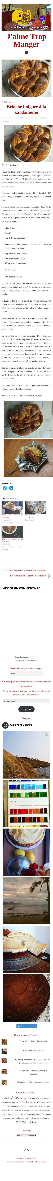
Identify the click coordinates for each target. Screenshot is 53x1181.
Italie (8, 1110)
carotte (5, 1102)
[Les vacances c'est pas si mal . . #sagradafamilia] (26, 803)
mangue (26, 1110)
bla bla (48, 1098)
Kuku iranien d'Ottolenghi (33, 1050)
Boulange (24, 118)
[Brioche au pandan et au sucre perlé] (12, 532)
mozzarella (39, 1110)
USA (27, 1122)
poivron (5, 1118)
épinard (33, 1122)
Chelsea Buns (30, 515)
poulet (27, 1118)
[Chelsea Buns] (35, 507)
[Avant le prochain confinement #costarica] (26, 900)
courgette (30, 1106)
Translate (33, 661)
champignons (13, 1102)
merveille (20, 214)
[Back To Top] (26, 1150)
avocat (32, 1098)
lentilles (21, 1110)
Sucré (33, 118)
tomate (21, 1122)
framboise (46, 1106)
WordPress (20, 1162)
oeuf (4, 1114)
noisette (47, 1110)
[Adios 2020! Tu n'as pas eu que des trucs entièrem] (26, 949)
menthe (33, 1110)
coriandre (7, 1106)
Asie (14, 1098)
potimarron (20, 1118)
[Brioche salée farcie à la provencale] (12, 507)
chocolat (24, 1102)
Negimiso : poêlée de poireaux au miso (33, 1082)
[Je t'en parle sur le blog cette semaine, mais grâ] (26, 755)
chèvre (32, 1102)
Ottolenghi (16, 1114)
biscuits (43, 1098)
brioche (43, 118)
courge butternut (19, 1106)
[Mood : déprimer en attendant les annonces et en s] (26, 852)
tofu (49, 1118)
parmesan (25, 1114)
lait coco (15, 1110)
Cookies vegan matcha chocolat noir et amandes (26, 570)
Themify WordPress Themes (35, 1162)
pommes (12, 1118)
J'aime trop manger (25, 1158)
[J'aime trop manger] (26, 29)
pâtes (32, 1118)
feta (40, 1106)
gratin (4, 1110)
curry (36, 1106)
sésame (44, 1118)
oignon (8, 1114)
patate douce (35, 1114)
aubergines (23, 1098)
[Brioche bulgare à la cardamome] (26, 96)
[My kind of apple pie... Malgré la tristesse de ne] (26, 998)
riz (40, 1118)
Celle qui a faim (8, 118)
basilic (37, 1098)
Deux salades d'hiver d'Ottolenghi (33, 1041)
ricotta (37, 1118)
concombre (47, 1102)
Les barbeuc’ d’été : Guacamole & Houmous (28, 576)
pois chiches (46, 1114)
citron (39, 1102)
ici (8, 339)
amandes (6, 1098)
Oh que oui (26, 709)
